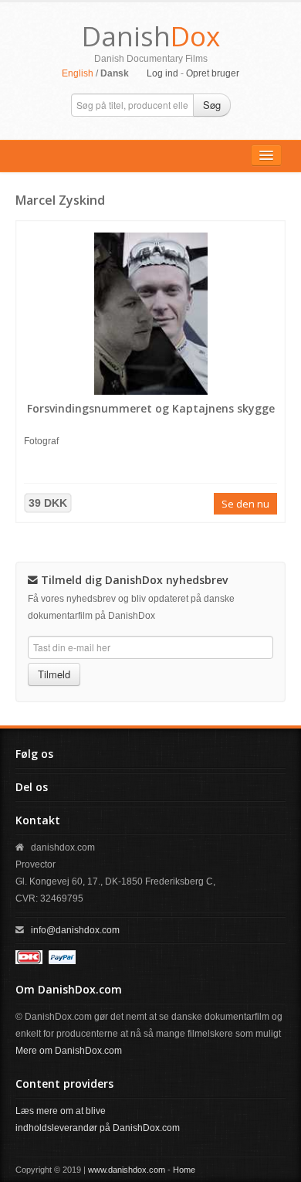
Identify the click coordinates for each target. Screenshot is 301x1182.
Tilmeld (54, 674)
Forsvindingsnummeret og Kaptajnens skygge (151, 408)
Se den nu (245, 504)
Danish (151, 36)
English (77, 73)
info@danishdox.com (75, 930)
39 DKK (48, 503)
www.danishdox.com (126, 1169)
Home (184, 1169)
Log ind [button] (162, 73)
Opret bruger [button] (212, 73)
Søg (212, 104)
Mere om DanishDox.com (68, 1050)
